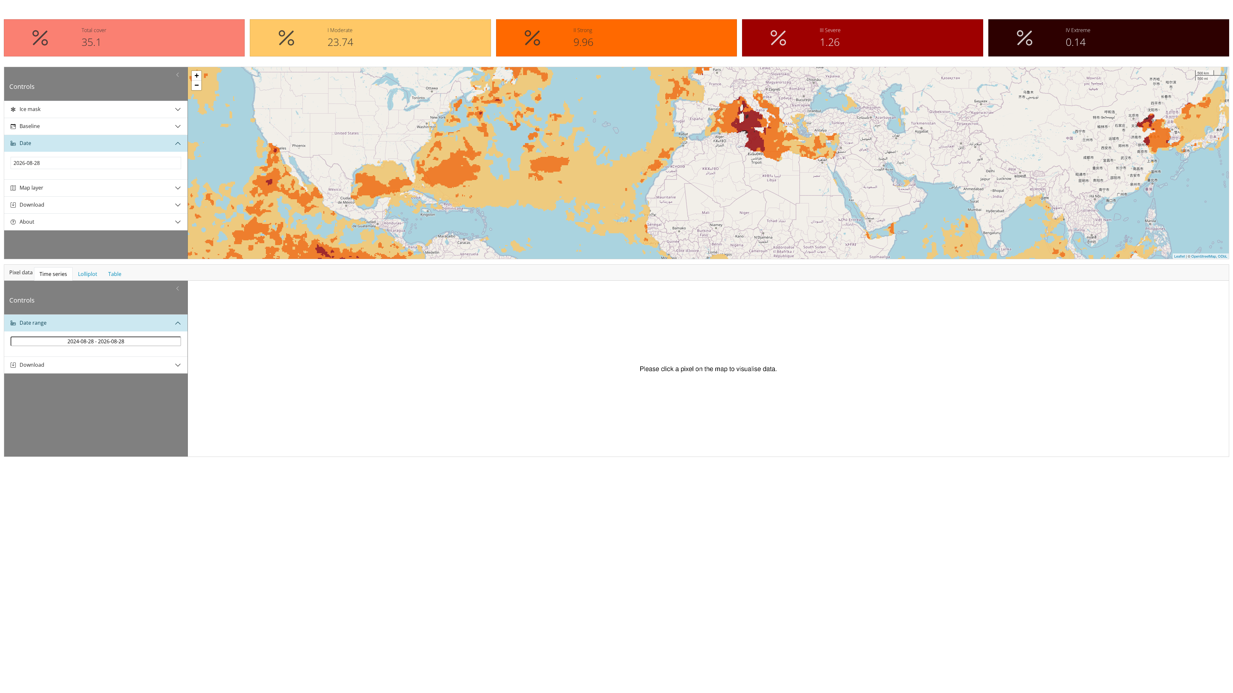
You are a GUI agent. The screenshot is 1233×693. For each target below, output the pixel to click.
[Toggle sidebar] (177, 75)
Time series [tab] (53, 274)
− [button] (197, 85)
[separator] (185, 163)
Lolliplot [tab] (87, 274)
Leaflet (1179, 256)
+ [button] (197, 76)
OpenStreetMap (1203, 256)
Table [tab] (114, 274)
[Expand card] (1221, 251)
